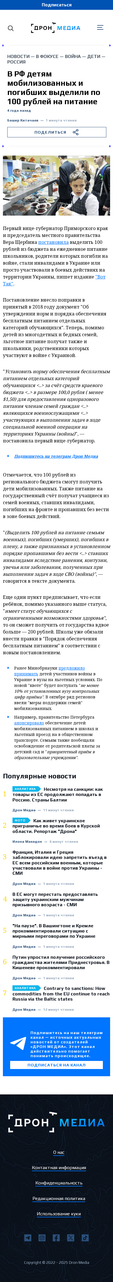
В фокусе (47, 56)
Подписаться (57, 5)
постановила (53, 242)
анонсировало (29, 723)
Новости (18, 56)
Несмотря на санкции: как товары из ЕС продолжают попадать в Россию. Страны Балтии (57, 795)
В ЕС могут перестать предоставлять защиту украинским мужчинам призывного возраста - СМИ (55, 900)
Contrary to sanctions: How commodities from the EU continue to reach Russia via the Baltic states (61, 994)
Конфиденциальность (59, 1183)
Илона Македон (27, 842)
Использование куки (59, 1213)
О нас (58, 1152)
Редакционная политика (58, 1198)
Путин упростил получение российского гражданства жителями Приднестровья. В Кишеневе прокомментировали (61, 963)
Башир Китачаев (22, 120)
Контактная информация (59, 1167)
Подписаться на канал (57, 1065)
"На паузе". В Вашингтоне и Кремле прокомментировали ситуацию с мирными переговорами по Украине (53, 931)
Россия (16, 62)
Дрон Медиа (24, 810)
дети (93, 56)
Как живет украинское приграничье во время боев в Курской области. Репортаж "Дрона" (56, 826)
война (73, 56)
